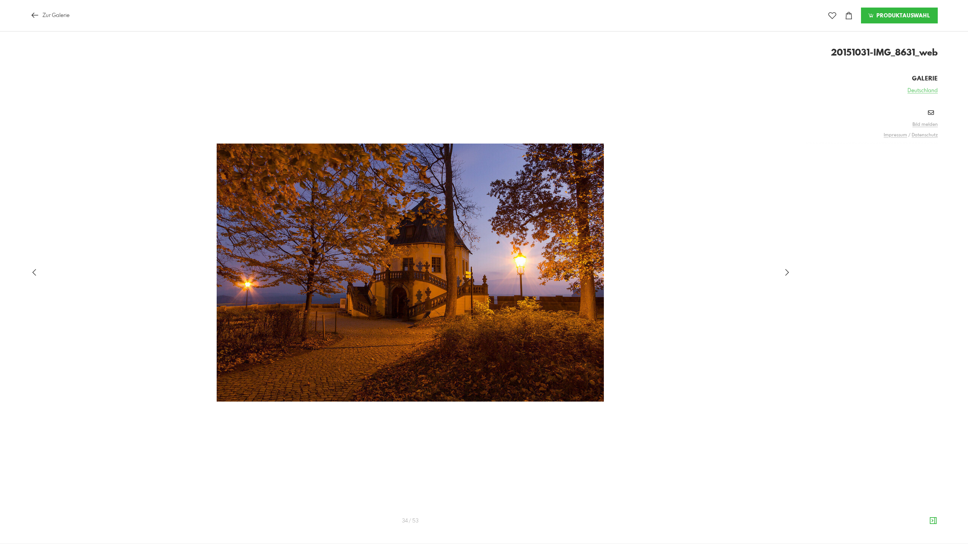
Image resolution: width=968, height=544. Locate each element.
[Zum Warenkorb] (848, 16)
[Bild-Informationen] (933, 521)
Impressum (895, 135)
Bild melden (925, 124)
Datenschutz (925, 135)
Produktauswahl (902, 16)
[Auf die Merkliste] (832, 16)
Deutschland (923, 90)
